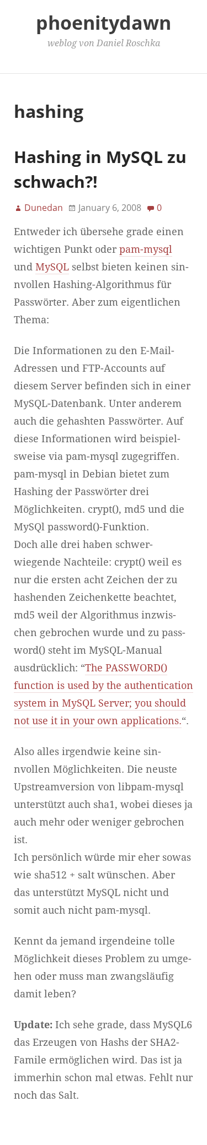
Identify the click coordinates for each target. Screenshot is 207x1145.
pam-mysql (145, 249)
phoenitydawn (103, 22)
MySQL (52, 267)
